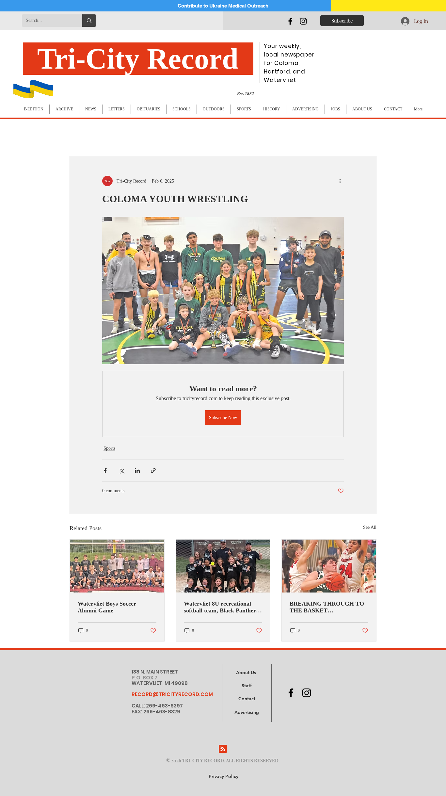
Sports (109, 448)
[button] (246, 712)
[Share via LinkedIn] (137, 470)
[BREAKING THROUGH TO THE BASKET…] (329, 566)
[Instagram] (303, 21)
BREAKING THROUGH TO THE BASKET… (327, 607)
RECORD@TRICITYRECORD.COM (172, 694)
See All (369, 527)
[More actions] (340, 181)
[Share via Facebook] (105, 470)
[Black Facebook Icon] (290, 21)
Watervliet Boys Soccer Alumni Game (107, 607)
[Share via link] (153, 470)
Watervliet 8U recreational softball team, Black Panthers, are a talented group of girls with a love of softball (222, 607)
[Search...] (89, 20)
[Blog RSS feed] (223, 749)
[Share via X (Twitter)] (121, 470)
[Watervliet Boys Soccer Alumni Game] (117, 566)
